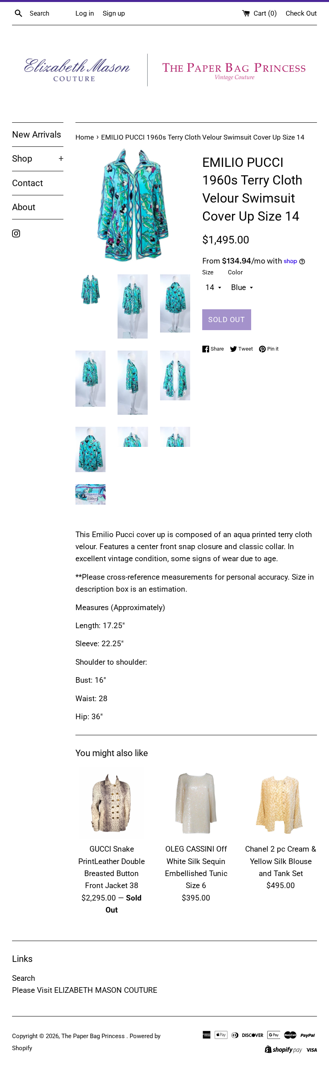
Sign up (114, 13)
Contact (27, 183)
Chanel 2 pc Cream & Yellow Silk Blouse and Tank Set (280, 861)
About (23, 207)
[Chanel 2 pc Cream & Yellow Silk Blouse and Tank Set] (280, 803)
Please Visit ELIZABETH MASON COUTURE (84, 990)
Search (23, 978)
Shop (37, 159)
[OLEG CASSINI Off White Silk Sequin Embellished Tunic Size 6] (196, 803)
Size (207, 272)
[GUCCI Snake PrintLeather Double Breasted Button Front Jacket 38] (111, 803)
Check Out (301, 13)
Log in (84, 13)
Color (235, 272)
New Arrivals (36, 135)
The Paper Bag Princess (93, 1036)
